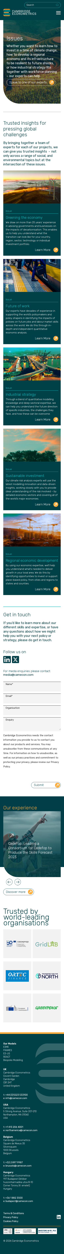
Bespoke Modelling (13, 1060)
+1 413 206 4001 (14, 1127)
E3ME (6, 1047)
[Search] (57, 5)
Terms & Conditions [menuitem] (13, 1213)
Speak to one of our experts (28, 82)
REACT (6, 1056)
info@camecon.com (16, 1098)
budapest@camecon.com (19, 1201)
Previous (9, 882)
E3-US (6, 1053)
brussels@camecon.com (19, 1165)
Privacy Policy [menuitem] (10, 1217)
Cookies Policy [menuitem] (10, 1221)
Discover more (15, 892)
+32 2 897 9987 (14, 1162)
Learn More (42, 250)
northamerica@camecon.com (21, 1130)
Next (17, 882)
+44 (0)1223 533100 (16, 1095)
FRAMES (7, 1050)
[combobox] (42, 5)
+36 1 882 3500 (14, 1198)
